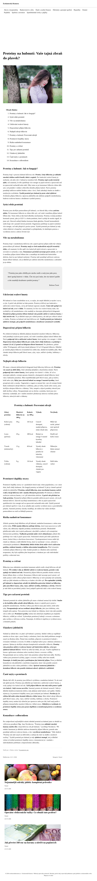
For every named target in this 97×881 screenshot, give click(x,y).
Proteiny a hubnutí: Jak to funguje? (22, 113)
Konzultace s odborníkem (19, 160)
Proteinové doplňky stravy (19, 139)
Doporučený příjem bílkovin (20, 128)
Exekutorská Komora (11, 4)
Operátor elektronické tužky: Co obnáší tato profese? (30, 812)
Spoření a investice (18, 12)
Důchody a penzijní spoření (62, 10)
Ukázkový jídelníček (17, 153)
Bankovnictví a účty (27, 10)
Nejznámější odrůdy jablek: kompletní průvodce (28, 782)
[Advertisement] (48, 28)
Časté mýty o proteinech (18, 157)
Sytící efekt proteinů (17, 117)
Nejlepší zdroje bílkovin (18, 132)
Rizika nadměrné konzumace (20, 142)
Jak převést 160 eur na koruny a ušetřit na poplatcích (30, 842)
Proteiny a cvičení (16, 146)
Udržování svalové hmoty (19, 124)
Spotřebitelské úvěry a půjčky (37, 12)
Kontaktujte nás (24, 750)
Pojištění (7, 12)
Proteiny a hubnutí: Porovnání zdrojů (23, 135)
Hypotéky (77, 10)
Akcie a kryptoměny (11, 10)
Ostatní (84, 10)
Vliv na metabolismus (17, 121)
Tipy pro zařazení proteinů (19, 150)
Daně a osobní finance (43, 10)
